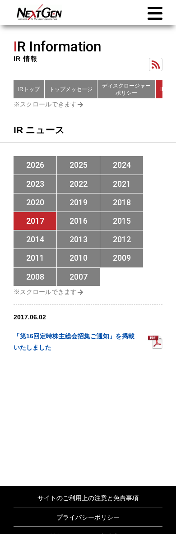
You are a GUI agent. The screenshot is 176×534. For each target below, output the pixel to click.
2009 (122, 257)
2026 (35, 165)
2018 (122, 202)
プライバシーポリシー (88, 517)
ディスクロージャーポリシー (126, 89)
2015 (122, 221)
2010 (78, 257)
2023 (35, 184)
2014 (35, 239)
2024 (122, 165)
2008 (35, 276)
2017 (35, 221)
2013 (78, 239)
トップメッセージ (71, 89)
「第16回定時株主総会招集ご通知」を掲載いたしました (74, 341)
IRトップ (29, 89)
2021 (122, 184)
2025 (78, 165)
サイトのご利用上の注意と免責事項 (88, 498)
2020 (35, 202)
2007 (78, 276)
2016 (78, 221)
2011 (35, 257)
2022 (78, 184)
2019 (78, 202)
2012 (122, 239)
